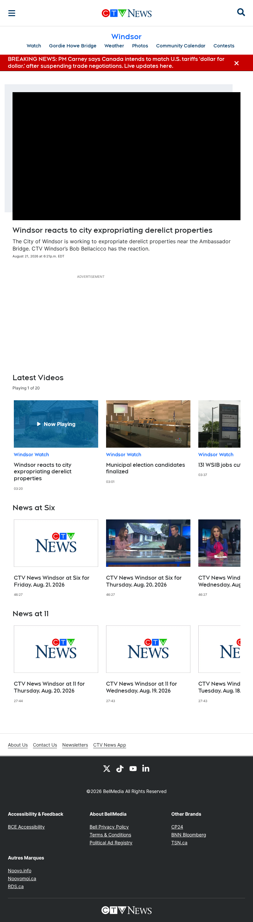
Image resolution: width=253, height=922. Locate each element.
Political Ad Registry (111, 842)
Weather (114, 45)
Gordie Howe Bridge (73, 45)
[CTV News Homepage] (127, 13)
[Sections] (11, 13)
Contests (224, 45)
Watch (34, 45)
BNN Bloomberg (188, 834)
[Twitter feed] (107, 768)
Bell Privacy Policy (109, 827)
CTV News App (109, 745)
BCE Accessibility (26, 827)
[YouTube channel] (133, 768)
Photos (140, 45)
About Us (18, 745)
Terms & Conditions (110, 834)
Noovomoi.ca (22, 878)
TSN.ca (179, 842)
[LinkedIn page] (146, 768)
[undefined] (56, 445)
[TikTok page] (120, 768)
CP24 (177, 827)
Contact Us (45, 745)
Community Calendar (181, 45)
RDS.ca (16, 886)
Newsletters (75, 745)
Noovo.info (19, 870)
